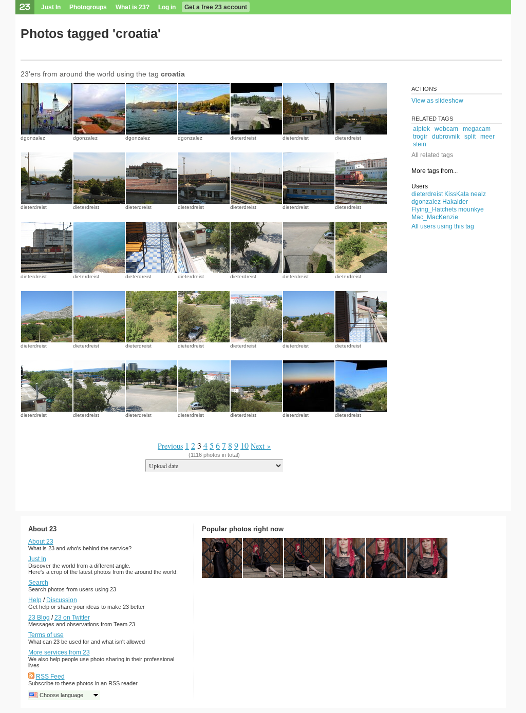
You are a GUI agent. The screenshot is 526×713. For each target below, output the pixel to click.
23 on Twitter (72, 617)
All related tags (432, 155)
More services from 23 (59, 652)
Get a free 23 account (215, 7)
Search (38, 582)
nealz (478, 194)
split (470, 136)
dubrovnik (446, 136)
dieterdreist (243, 138)
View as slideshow (437, 100)
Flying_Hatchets (434, 209)
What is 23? (132, 7)
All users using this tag (442, 226)
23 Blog (39, 617)
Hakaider (455, 201)
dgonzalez (33, 138)
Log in (167, 7)
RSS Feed (50, 676)
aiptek (421, 128)
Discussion (61, 600)
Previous (170, 446)
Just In (51, 7)
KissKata (456, 194)
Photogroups (88, 7)
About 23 (40, 541)
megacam (477, 128)
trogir (420, 136)
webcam (446, 128)
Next (258, 446)
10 (244, 445)
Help (35, 600)
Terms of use (46, 635)
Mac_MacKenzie (434, 217)
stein (419, 144)
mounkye (471, 209)
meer (487, 136)
